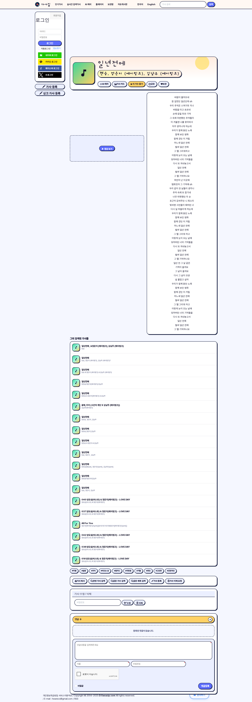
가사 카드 (121, 84)
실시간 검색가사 (74, 4)
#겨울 (138, 571)
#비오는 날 (105, 571)
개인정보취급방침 (50, 695)
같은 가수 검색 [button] (119, 581)
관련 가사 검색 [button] (99, 581)
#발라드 (117, 571)
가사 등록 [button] (51, 87)
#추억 (93, 571)
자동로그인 (45, 48)
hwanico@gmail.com (62, 698)
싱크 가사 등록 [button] (51, 93)
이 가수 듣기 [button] (138, 84)
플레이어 (99, 4)
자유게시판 (122, 4)
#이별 (74, 571)
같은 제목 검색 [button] (139, 581)
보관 (165, 84)
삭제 (140, 603)
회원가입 (57, 15)
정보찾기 (57, 48)
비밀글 (80, 686)
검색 (211, 4)
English (151, 4)
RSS (76, 698)
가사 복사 (81, 581)
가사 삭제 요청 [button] (176, 581)
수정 (128, 603)
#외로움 (128, 571)
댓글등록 (205, 686)
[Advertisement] (143, 33)
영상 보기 (108, 149)
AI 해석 (88, 4)
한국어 (140, 4)
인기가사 (59, 4)
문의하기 (201, 695)
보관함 (110, 4)
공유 (153, 84)
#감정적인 (171, 571)
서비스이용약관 (65, 695)
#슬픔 (84, 571)
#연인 (148, 571)
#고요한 (159, 571)
